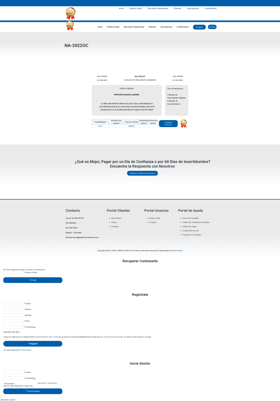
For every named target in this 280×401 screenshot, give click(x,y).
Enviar (33, 280)
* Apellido (28, 315)
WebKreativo (177, 250)
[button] (140, 399)
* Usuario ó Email (30, 272)
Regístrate (28, 386)
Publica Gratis (135, 8)
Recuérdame (9, 384)
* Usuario (27, 304)
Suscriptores (193, 8)
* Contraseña (29, 327)
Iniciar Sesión (34, 391)
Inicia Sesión (26, 350)
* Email (26, 321)
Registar (34, 344)
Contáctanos (211, 8)
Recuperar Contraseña (47, 383)
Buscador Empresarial (158, 8)
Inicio (121, 8)
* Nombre (27, 309)
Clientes (67, 3)
